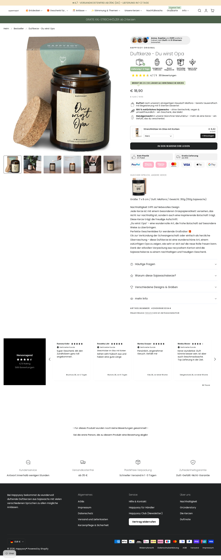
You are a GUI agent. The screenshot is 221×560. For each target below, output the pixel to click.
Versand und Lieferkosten (93, 519)
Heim (6, 28)
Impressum (84, 507)
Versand (149, 313)
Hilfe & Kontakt (137, 501)
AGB (185, 547)
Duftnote (185, 519)
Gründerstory (188, 507)
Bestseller (19, 28)
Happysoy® (21, 548)
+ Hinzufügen (208, 135)
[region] (132, 359)
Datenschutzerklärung (168, 547)
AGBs (81, 501)
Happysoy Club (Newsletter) (146, 513)
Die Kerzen (186, 513)
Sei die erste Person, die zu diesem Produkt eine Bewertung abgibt (110, 434)
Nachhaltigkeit (188, 501)
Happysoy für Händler (142, 507)
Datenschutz (85, 513)
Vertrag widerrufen (144, 521)
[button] (199, 11)
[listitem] (139, 187)
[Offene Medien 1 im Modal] (115, 41)
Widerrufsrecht (146, 547)
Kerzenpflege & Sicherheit (93, 525)
